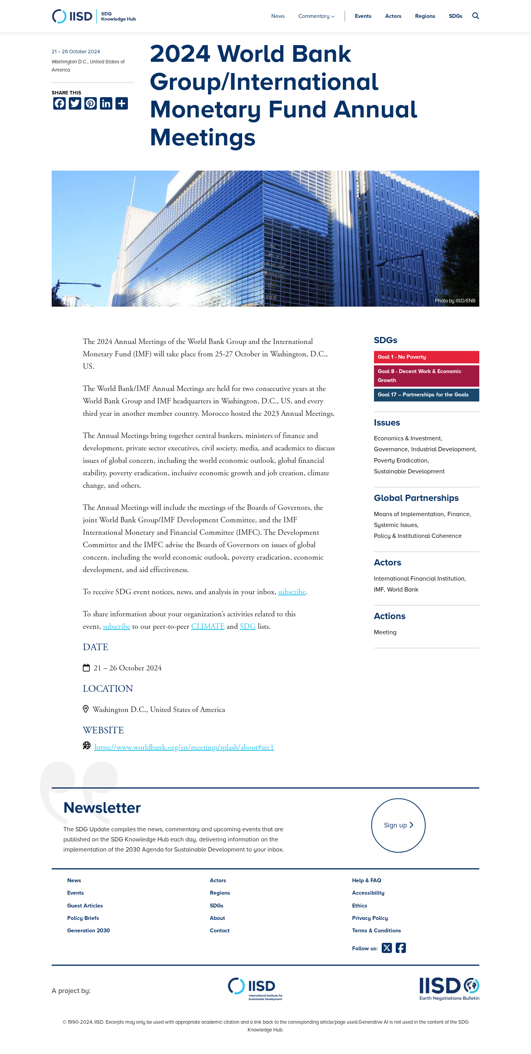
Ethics (359, 905)
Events (363, 16)
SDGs (456, 16)
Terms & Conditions (376, 930)
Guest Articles (85, 905)
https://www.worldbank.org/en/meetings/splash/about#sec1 (184, 747)
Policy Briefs (83, 918)
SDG (248, 627)
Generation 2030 (88, 930)
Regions (425, 16)
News (278, 16)
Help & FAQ (366, 880)
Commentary (314, 16)
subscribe (292, 592)
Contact (220, 930)
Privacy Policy (370, 918)
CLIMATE (208, 627)
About (217, 918)
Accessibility (368, 893)
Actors (393, 16)
